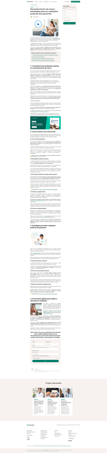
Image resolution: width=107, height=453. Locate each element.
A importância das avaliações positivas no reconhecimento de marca (45, 54)
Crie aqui (34, 156)
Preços (51, 1)
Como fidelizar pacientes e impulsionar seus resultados (47, 189)
